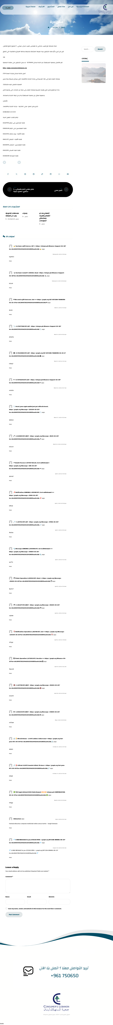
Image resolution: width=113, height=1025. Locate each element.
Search (100, 49)
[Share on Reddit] (33, 174)
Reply (10, 261)
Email (29, 896)
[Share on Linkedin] (51, 174)
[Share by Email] (68, 174)
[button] (56, 1023)
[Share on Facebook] (8, 174)
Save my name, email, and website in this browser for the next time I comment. (35, 908)
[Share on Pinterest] (25, 174)
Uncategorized (11, 219)
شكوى (24, 162)
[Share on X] (16, 174)
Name (7, 896)
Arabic (2, 1023)
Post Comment (14, 914)
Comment (9, 876)
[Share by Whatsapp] (59, 174)
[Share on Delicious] (42, 174)
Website (51, 896)
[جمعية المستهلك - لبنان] (105, 8)
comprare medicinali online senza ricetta (33, 823)
